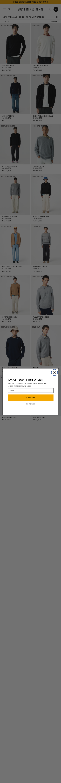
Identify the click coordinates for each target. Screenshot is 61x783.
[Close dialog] (54, 372)
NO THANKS (30, 403)
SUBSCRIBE (30, 397)
